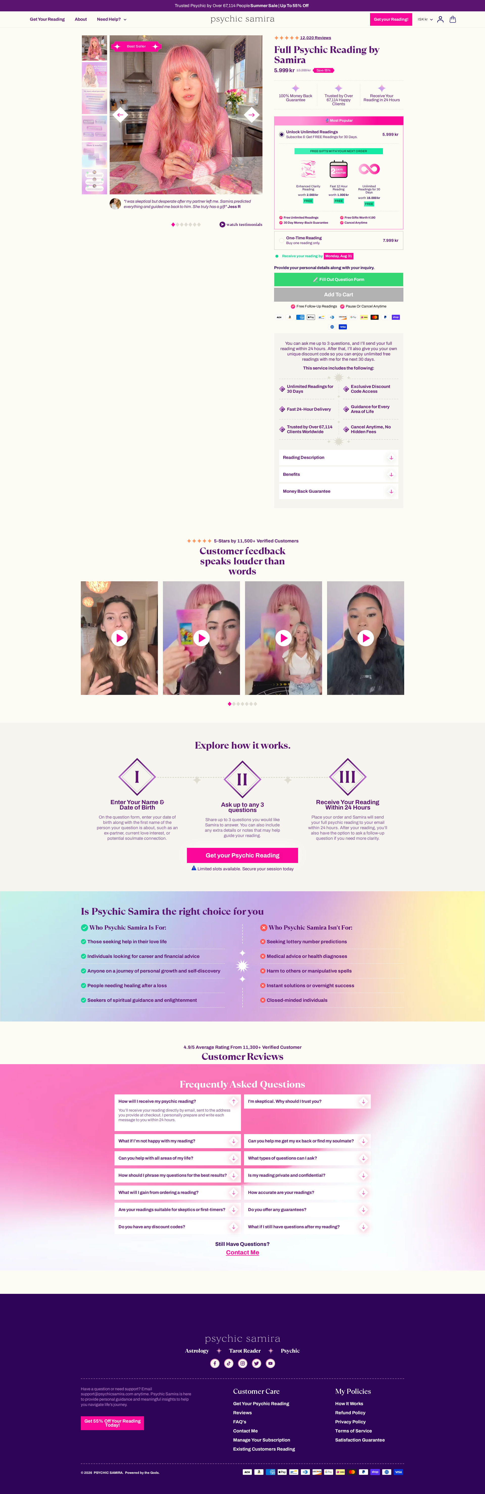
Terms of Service (353, 1431)
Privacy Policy (350, 1422)
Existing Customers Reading (264, 1449)
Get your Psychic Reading (243, 855)
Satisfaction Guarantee (360, 1440)
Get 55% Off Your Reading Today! (112, 1423)
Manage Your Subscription (261, 1440)
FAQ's (239, 1422)
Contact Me (242, 1252)
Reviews (242, 1412)
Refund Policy (350, 1412)
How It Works (349, 1403)
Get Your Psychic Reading (261, 1403)
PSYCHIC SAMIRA (108, 1473)
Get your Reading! (391, 19)
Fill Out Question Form (341, 279)
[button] (110, 19)
